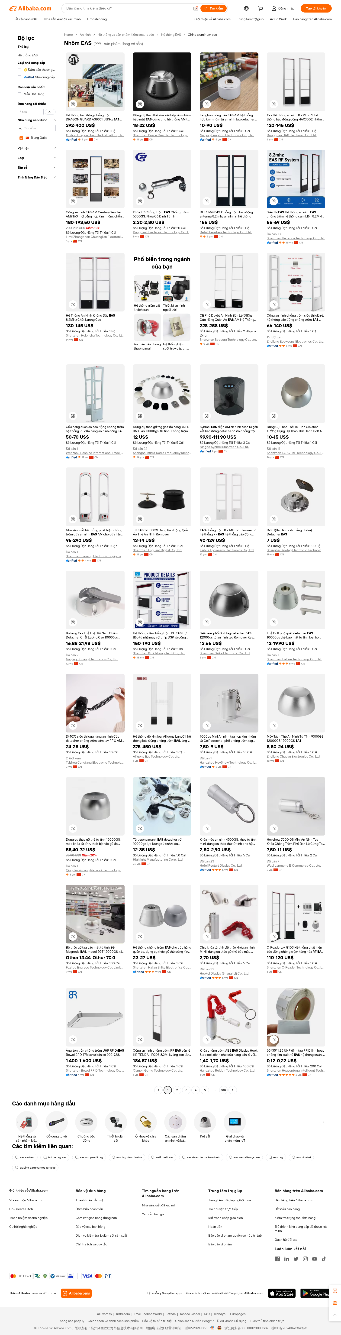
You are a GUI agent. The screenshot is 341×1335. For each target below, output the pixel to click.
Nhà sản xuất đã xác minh (160, 1205)
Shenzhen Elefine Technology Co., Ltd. (294, 659)
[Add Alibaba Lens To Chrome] (76, 1293)
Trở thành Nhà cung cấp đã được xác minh (301, 1229)
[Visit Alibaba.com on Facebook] (277, 1259)
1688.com (123, 1314)
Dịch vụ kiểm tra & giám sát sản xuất (101, 1235)
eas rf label (303, 1157)
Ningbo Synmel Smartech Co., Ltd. (224, 447)
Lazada (171, 1314)
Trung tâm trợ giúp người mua (229, 1200)
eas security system (247, 1157)
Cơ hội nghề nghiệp (23, 1226)
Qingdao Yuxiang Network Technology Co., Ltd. (95, 870)
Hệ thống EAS (171, 34)
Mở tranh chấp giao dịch (225, 1218)
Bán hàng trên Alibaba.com (294, 1200)
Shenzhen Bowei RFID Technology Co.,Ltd (95, 1070)
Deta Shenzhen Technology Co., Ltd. (226, 232)
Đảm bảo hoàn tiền (89, 1209)
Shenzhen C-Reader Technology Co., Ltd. (296, 967)
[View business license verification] (212, 1328)
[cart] (261, 9)
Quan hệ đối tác (286, 1239)
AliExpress (104, 1314)
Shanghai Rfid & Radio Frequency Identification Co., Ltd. (162, 453)
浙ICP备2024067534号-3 (289, 1328)
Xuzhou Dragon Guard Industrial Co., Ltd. (95, 135)
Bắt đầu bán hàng (287, 1209)
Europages (238, 1314)
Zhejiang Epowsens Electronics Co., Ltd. (295, 341)
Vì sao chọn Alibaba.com (26, 1200)
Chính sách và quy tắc (91, 1244)
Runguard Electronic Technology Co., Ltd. (162, 232)
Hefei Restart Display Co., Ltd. (221, 865)
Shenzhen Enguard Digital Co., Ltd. (157, 550)
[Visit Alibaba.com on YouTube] (314, 1259)
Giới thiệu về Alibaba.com (28, 1190)
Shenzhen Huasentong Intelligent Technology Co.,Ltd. (296, 1070)
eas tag (278, 1157)
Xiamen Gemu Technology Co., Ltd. (158, 1070)
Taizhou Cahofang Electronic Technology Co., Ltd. (95, 762)
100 (223, 1090)
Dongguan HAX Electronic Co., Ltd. (292, 135)
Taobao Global (190, 1314)
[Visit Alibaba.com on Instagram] (305, 1259)
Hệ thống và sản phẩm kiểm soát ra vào (126, 34)
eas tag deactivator (129, 1157)
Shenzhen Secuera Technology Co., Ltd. (228, 339)
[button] (196, 8)
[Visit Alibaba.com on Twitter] (296, 1259)
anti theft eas (164, 1157)
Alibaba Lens (28, 1293)
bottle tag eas (57, 1157)
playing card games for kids (37, 1167)
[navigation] (35, 563)
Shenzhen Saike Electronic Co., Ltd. (225, 653)
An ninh (85, 34)
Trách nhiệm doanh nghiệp (28, 1218)
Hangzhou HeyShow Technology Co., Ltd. (229, 762)
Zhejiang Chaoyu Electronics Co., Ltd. (293, 756)
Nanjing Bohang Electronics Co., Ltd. (92, 659)
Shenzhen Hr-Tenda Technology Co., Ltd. (296, 238)
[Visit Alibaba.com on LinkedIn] (287, 1259)
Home (68, 34)
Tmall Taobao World (148, 1314)
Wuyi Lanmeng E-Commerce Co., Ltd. (294, 865)
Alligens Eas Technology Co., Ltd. (156, 756)
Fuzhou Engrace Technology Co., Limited (95, 967)
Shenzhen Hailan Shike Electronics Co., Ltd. (162, 967)
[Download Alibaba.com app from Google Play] (316, 1293)
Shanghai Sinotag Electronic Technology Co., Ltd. (296, 550)
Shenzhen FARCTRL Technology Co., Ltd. (296, 453)
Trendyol (220, 1314)
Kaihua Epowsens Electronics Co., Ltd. (227, 550)
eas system (27, 1157)
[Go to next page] (232, 1090)
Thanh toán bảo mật (90, 1200)
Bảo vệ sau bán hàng (90, 1226)
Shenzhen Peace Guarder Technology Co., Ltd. (162, 135)
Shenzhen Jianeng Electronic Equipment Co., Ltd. (95, 556)
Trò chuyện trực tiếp (223, 1209)
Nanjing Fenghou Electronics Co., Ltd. (227, 135)
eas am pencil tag (91, 1157)
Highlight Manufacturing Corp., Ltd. (158, 859)
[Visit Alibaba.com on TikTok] (324, 1259)
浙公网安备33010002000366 (246, 1328)
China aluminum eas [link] (202, 34)
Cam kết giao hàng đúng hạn (96, 1218)
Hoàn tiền (215, 1226)
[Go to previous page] (158, 1090)
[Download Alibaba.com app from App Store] (282, 1293)
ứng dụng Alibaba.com (245, 1293)
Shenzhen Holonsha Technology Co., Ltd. (95, 335)
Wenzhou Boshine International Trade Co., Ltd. (95, 453)
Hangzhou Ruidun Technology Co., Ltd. (227, 1070)
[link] (335, 1291)
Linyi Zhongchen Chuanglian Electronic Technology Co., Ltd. (95, 237)
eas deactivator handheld (203, 1157)
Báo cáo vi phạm (220, 1244)
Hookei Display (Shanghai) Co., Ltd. (224, 973)
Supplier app (172, 1293)
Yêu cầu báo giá (153, 1214)
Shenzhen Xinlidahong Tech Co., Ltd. (159, 653)
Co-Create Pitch (21, 1209)
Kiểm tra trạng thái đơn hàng (295, 1218)
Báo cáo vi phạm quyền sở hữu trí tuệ (235, 1235)
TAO (207, 1314)
